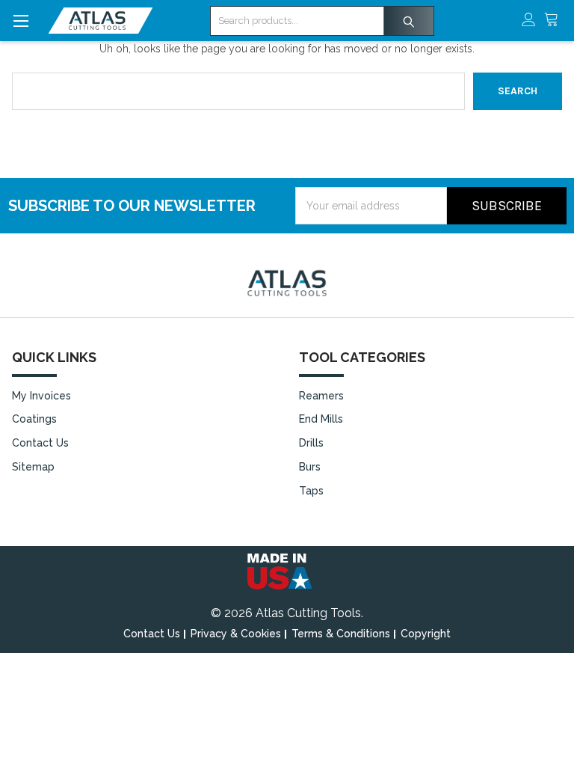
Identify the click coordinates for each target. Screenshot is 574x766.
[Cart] (555, 20)
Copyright (426, 634)
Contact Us (40, 443)
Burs (310, 467)
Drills (311, 443)
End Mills (321, 419)
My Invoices (41, 396)
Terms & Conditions (340, 634)
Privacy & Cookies (236, 634)
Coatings (34, 419)
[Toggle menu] (20, 20)
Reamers (321, 396)
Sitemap (33, 467)
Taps (311, 491)
